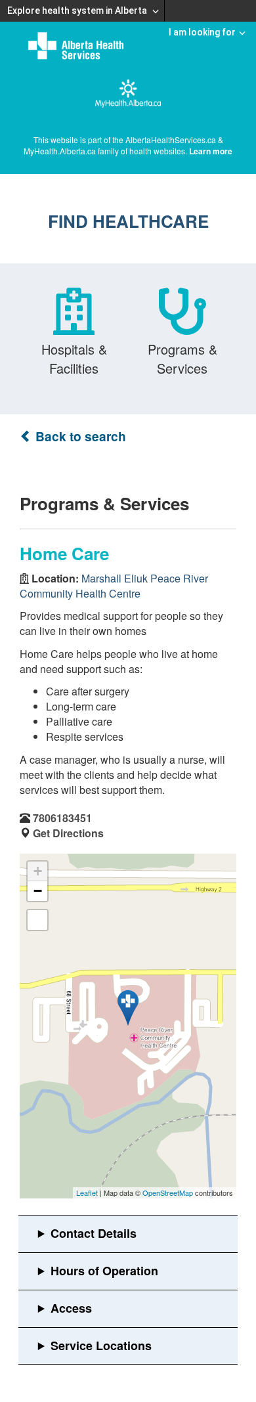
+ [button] (37, 871)
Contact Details (94, 1233)
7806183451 (62, 817)
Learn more (210, 151)
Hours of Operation (104, 1270)
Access (71, 1308)
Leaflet (87, 1192)
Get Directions (68, 833)
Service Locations (101, 1345)
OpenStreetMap (167, 1192)
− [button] (37, 891)
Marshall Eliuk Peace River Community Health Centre (114, 586)
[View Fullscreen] (37, 920)
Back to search (79, 436)
